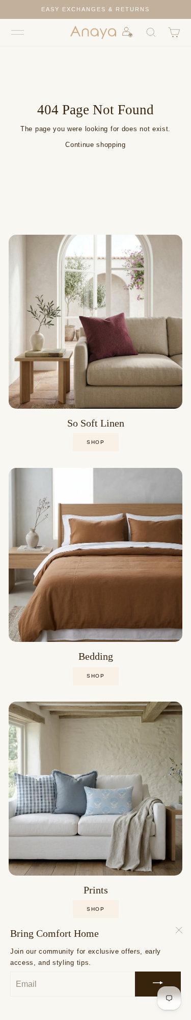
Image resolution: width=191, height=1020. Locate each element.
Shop (95, 676)
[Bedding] (95, 555)
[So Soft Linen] (95, 322)
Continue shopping (95, 144)
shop (95, 442)
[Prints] (95, 789)
